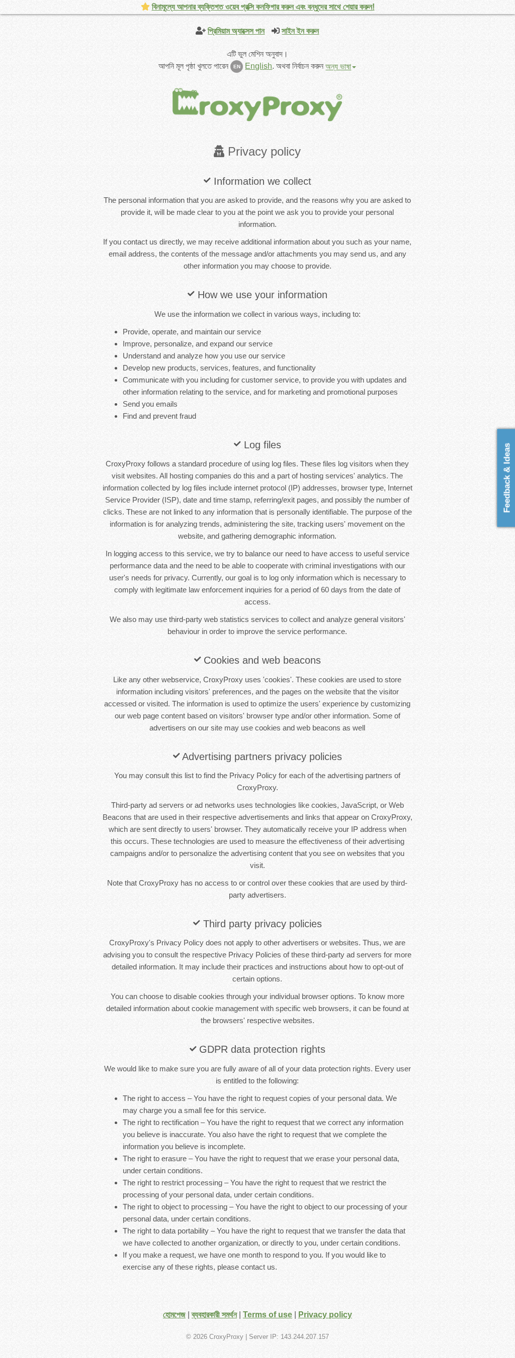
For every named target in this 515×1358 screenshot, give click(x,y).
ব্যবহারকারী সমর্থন (214, 1314)
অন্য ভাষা (338, 66)
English (258, 66)
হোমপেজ (174, 1314)
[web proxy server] (257, 104)
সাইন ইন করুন (300, 31)
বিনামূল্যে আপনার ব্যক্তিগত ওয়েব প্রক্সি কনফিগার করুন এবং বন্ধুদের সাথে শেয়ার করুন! (263, 7)
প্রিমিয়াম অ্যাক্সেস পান (236, 31)
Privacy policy (325, 1314)
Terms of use (267, 1314)
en (236, 66)
